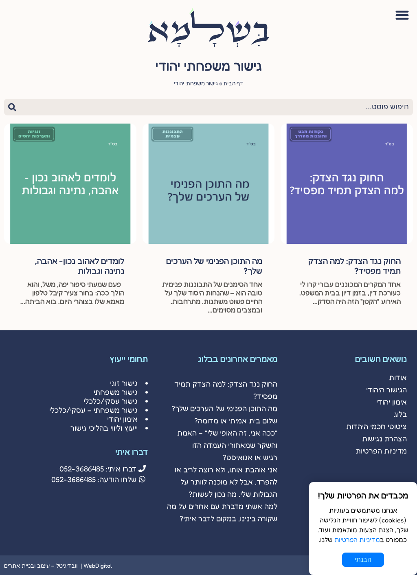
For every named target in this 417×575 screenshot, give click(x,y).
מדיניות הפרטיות (381, 450)
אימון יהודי (391, 401)
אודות (398, 377)
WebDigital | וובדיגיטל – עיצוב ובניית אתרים (58, 565)
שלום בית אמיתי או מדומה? (235, 420)
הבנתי (363, 559)
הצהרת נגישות (384, 438)
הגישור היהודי (386, 389)
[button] (402, 15)
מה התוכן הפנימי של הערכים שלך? (224, 408)
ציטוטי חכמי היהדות (376, 426)
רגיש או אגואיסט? (250, 457)
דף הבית (233, 83)
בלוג (400, 413)
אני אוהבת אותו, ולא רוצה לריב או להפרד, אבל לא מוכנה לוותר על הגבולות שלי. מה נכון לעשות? (226, 481)
